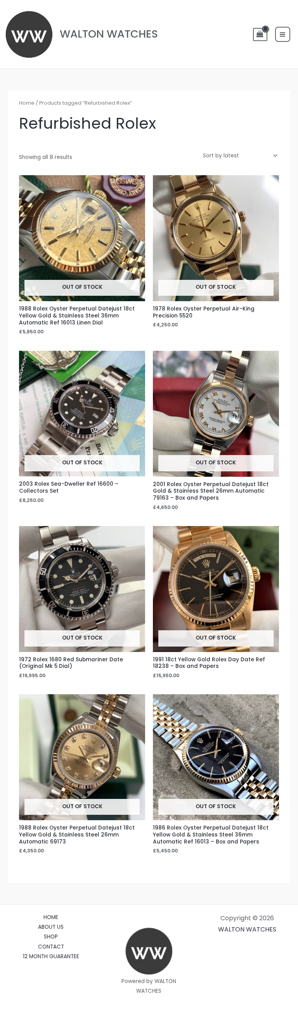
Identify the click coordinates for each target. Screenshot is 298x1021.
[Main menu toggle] (282, 34)
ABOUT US (51, 927)
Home (27, 103)
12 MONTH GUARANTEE (51, 956)
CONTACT (51, 946)
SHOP (51, 936)
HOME (50, 917)
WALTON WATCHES (109, 33)
